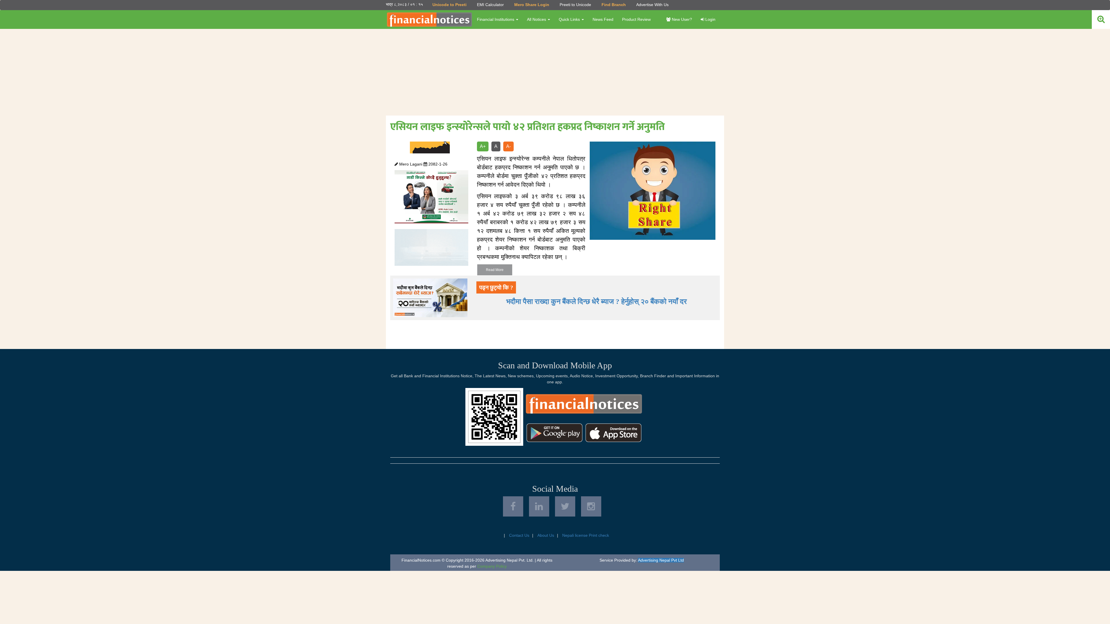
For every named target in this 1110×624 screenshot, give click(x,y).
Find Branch (614, 4)
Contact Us (519, 535)
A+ (483, 146)
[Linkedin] (539, 506)
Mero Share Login (531, 4)
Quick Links (570, 19)
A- (508, 146)
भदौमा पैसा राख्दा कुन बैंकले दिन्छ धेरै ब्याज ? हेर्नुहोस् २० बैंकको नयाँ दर (596, 301)
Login (709, 19)
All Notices (537, 19)
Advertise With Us (652, 4)
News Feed (603, 19)
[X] (565, 506)
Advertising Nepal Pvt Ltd (661, 560)
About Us (545, 535)
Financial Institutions (496, 19)
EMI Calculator (490, 4)
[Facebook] (513, 506)
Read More (495, 270)
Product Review (636, 19)
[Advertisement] (555, 72)
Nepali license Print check (585, 535)
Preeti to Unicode (575, 4)
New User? (681, 19)
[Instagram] (591, 506)
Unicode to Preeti (449, 4)
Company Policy (492, 566)
